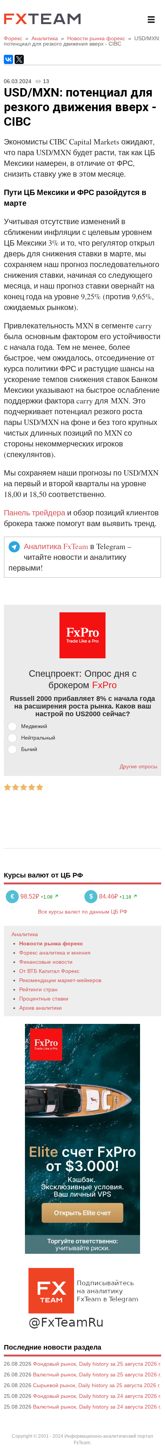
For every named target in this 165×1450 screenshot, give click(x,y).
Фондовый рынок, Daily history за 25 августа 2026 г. (97, 1364)
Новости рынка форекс (51, 943)
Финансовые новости (46, 962)
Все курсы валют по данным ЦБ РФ (82, 912)
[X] (19, 59)
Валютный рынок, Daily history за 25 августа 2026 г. (97, 1374)
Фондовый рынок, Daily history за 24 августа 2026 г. (97, 1396)
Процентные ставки (43, 999)
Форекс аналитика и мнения (55, 953)
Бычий (29, 749)
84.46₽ (104, 896)
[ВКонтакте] (8, 59)
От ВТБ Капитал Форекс (49, 971)
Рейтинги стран (38, 989)
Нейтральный (38, 738)
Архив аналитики (40, 1008)
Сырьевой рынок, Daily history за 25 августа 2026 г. (96, 1385)
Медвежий (34, 726)
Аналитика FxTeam (56, 546)
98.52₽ (26, 896)
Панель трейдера (34, 512)
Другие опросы (138, 766)
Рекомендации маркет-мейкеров (60, 980)
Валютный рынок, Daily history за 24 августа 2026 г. (97, 1407)
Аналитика (25, 934)
